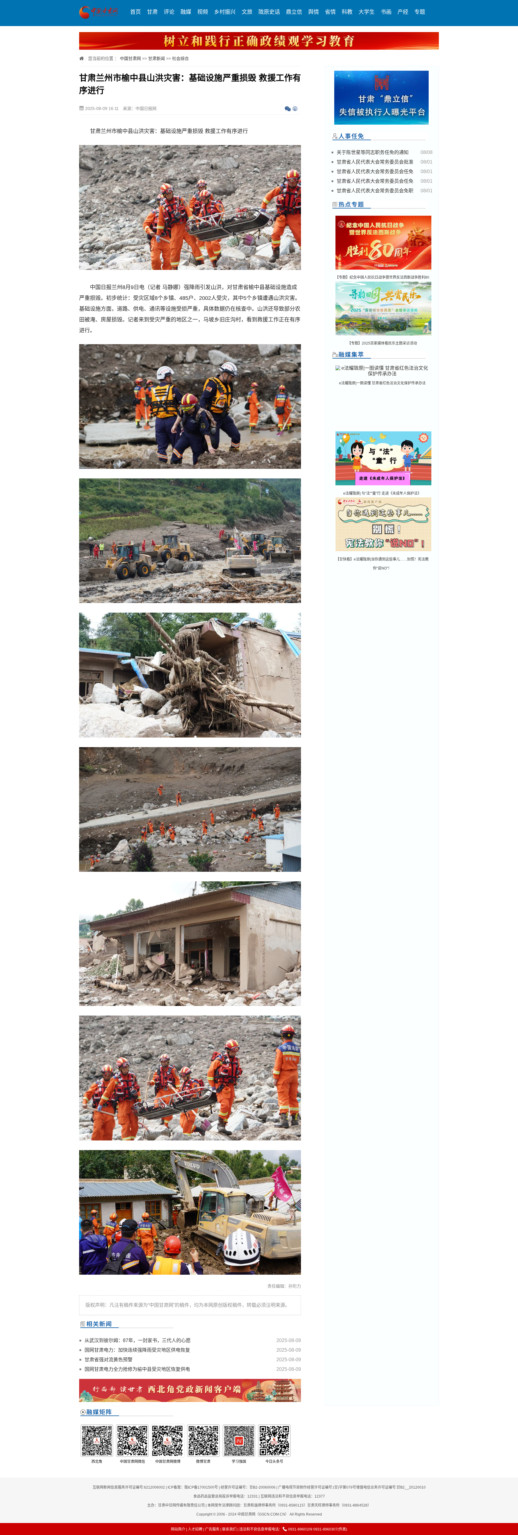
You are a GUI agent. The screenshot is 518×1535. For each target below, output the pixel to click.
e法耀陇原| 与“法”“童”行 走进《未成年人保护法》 (382, 493)
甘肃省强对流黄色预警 (108, 1359)
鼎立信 (294, 12)
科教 (347, 12)
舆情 (313, 12)
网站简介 (178, 1529)
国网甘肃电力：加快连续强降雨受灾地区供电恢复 (137, 1350)
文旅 (247, 12)
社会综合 (180, 58)
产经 (402, 12)
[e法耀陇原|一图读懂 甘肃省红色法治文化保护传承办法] (382, 373)
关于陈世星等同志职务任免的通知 (373, 152)
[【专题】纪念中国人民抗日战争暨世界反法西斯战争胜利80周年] (383, 270)
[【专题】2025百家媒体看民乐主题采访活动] (383, 336)
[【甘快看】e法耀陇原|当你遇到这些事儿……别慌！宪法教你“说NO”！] (383, 551)
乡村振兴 (225, 12)
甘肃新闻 (156, 58)
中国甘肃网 (130, 58)
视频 (202, 12)
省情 (330, 12)
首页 (135, 12)
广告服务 (212, 1529)
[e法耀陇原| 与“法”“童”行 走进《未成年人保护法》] (383, 485)
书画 (386, 12)
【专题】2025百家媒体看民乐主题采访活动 (382, 343)
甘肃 (152, 12)
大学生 (367, 12)
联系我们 (229, 1529)
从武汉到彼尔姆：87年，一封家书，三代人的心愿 (138, 1340)
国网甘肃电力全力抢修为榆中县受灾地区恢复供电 (137, 1369)
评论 (169, 12)
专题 (419, 12)
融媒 (185, 12)
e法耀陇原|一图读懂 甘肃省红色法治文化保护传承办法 (382, 383)
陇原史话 (269, 12)
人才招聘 (195, 1529)
